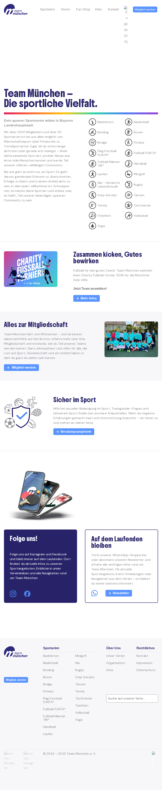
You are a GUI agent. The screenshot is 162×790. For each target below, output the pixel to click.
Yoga (79, 720)
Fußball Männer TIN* (54, 718)
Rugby (79, 670)
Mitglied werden (145, 9)
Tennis (80, 691)
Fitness (48, 691)
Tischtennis (83, 698)
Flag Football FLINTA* (52, 700)
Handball (49, 727)
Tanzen (80, 684)
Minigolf (81, 656)
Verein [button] (65, 9)
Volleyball (82, 712)
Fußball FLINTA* (54, 709)
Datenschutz (146, 670)
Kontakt (113, 9)
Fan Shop (83, 9)
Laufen (48, 734)
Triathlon (82, 705)
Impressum (145, 663)
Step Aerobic (85, 677)
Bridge (47, 684)
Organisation (115, 663)
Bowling (48, 670)
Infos (98, 9)
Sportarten (47, 9)
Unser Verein (115, 656)
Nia (77, 663)
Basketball (50, 663)
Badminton (51, 656)
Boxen (47, 677)
